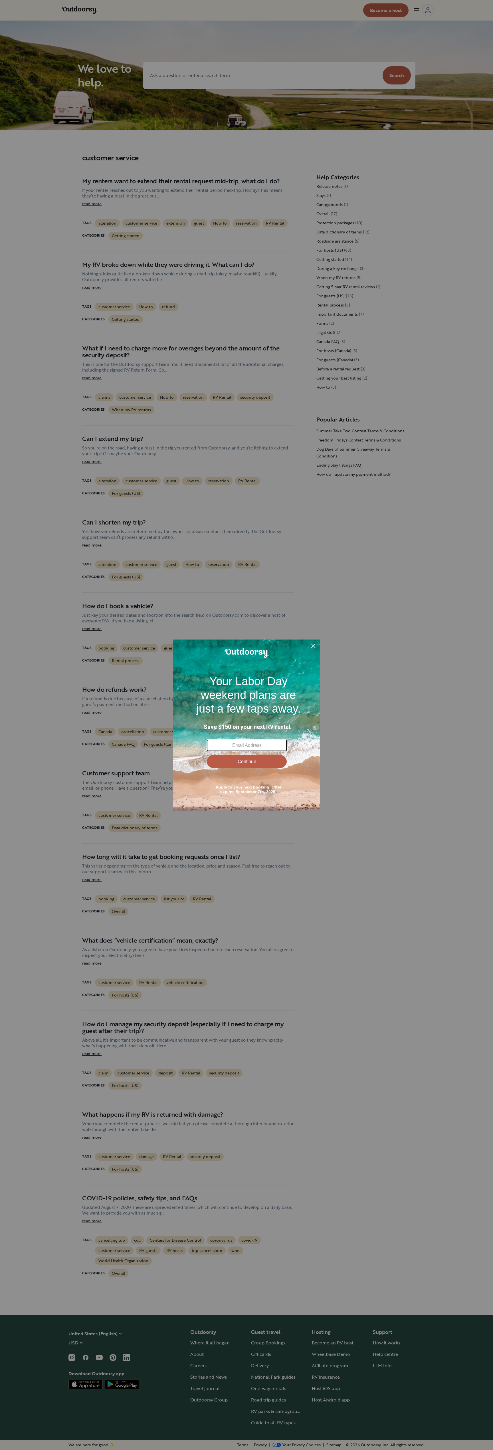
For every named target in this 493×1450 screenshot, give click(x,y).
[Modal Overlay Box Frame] (246, 725)
